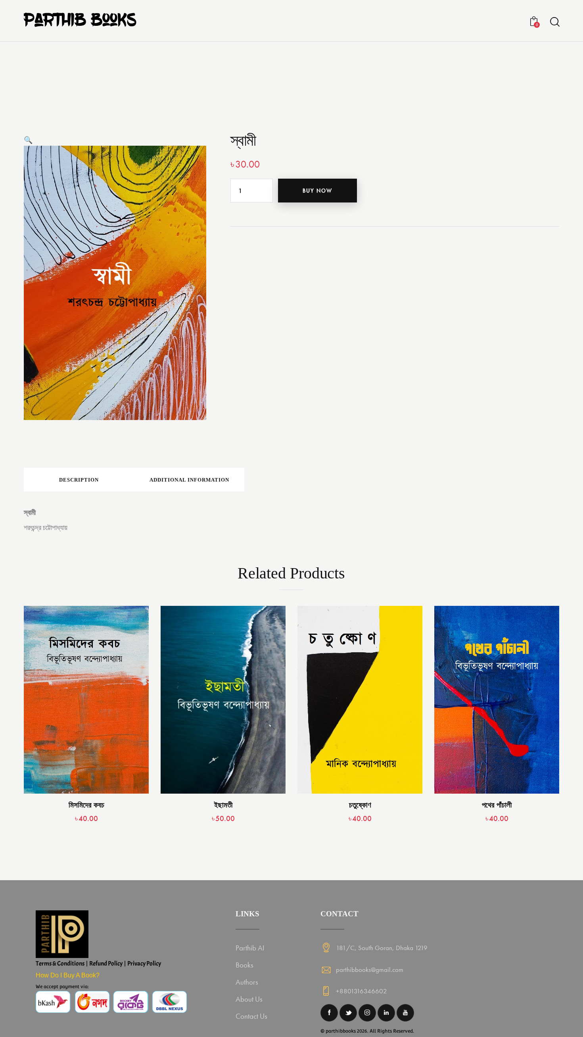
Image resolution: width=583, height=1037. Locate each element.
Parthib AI (250, 948)
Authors (247, 982)
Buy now (317, 190)
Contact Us (251, 1016)
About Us (249, 999)
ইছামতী (223, 805)
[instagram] (367, 1013)
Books (244, 965)
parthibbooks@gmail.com (369, 969)
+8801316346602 (361, 991)
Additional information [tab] (189, 480)
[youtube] (405, 1013)
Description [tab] (79, 480)
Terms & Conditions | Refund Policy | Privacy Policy (98, 964)
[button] (28, 140)
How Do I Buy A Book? (68, 975)
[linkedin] (386, 1013)
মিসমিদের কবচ (86, 805)
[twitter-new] (348, 1013)
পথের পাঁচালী (497, 805)
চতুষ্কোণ (360, 805)
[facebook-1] (329, 1013)
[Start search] (554, 22)
